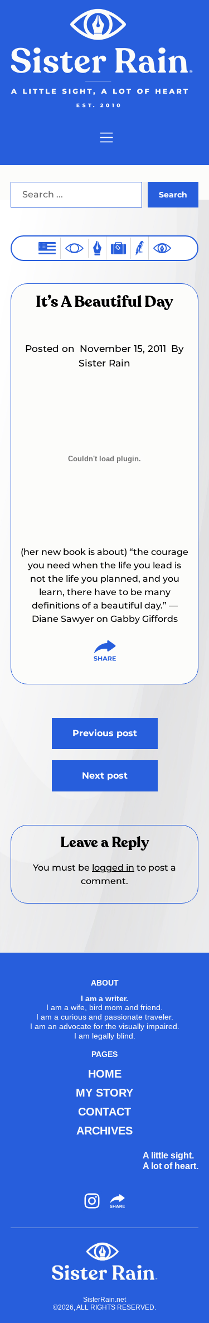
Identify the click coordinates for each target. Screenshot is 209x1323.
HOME (104, 1074)
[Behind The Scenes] (162, 248)
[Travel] (118, 248)
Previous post (104, 733)
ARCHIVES (104, 1130)
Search (173, 195)
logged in (113, 867)
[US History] (47, 248)
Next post (105, 775)
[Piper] (139, 247)
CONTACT (104, 1111)
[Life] (97, 247)
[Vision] (74, 248)
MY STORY (104, 1093)
